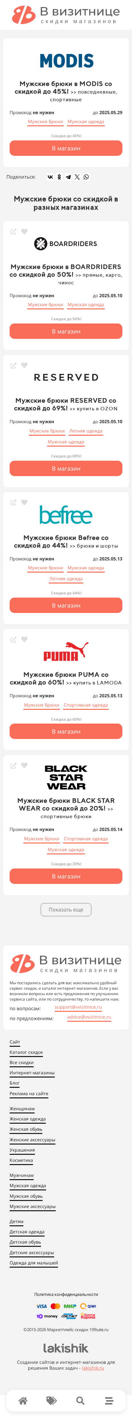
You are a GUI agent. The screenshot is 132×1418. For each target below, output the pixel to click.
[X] (77, 177)
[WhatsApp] (86, 177)
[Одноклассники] (59, 177)
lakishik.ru (93, 1368)
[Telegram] (68, 177)
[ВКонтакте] (50, 177)
